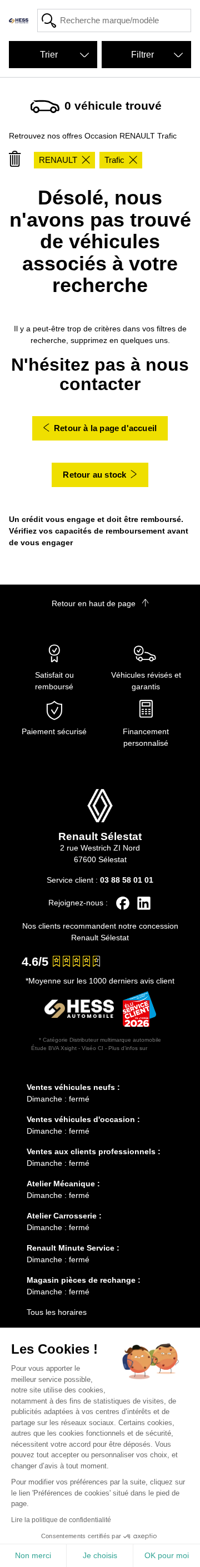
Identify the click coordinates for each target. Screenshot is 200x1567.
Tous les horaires (57, 1312)
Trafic (114, 160)
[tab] (100, 1071)
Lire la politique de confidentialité (61, 1520)
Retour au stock (94, 474)
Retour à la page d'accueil (105, 428)
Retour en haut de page (95, 603)
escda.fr (159, 1048)
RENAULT (58, 160)
